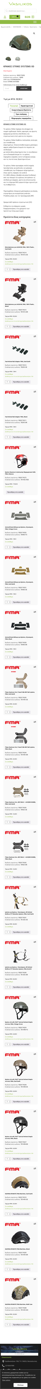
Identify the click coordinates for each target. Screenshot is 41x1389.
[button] (34, 33)
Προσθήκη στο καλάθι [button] (21, 269)
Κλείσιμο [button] (21, 1385)
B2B (28, 16)
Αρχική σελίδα (5, 27)
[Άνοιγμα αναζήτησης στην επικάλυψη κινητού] (20, 11)
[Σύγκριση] (35, 222)
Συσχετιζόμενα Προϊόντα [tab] (21, 110)
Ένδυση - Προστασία (30, 27)
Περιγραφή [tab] (14, 106)
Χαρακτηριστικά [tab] (27, 106)
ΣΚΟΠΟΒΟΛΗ (17, 27)
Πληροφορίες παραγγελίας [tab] (21, 118)
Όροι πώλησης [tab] (21, 114)
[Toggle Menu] (35, 22)
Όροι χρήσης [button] (6, 1380)
